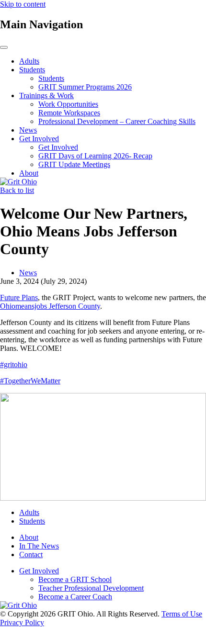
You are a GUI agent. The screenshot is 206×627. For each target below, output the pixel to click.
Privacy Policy (22, 622)
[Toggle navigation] (4, 47)
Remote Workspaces (69, 113)
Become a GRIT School (75, 579)
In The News (39, 546)
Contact (31, 554)
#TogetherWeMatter (30, 381)
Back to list (17, 190)
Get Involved (39, 138)
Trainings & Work (46, 95)
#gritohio (13, 364)
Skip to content (23, 4)
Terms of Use (181, 614)
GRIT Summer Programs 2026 (85, 87)
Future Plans (19, 297)
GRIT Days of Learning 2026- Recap (95, 156)
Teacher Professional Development (91, 588)
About (28, 173)
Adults (29, 61)
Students (32, 70)
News (28, 130)
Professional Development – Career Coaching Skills (116, 121)
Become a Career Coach (75, 597)
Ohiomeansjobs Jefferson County (50, 306)
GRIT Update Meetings (74, 164)
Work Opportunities (68, 104)
